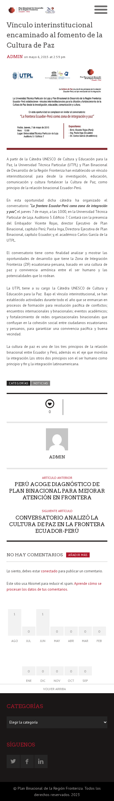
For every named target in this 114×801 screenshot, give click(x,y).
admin (15, 56)
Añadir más (77, 555)
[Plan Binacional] (32, 10)
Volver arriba (54, 689)
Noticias (40, 383)
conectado (49, 571)
